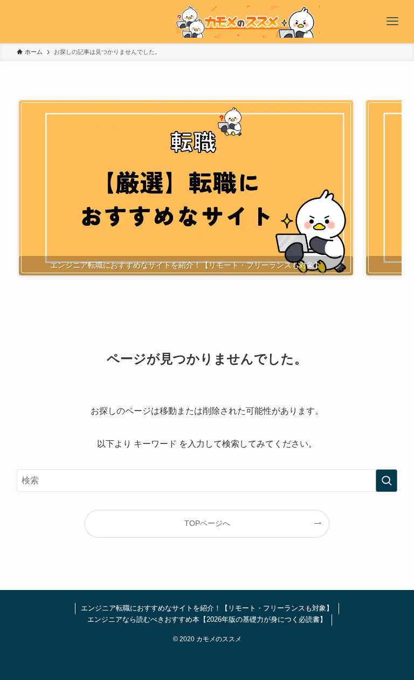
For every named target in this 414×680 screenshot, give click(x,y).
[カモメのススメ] (247, 21)
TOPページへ (207, 523)
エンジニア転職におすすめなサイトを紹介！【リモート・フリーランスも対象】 (207, 608)
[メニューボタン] (392, 21)
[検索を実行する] (386, 480)
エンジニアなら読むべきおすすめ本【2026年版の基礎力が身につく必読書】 (207, 619)
